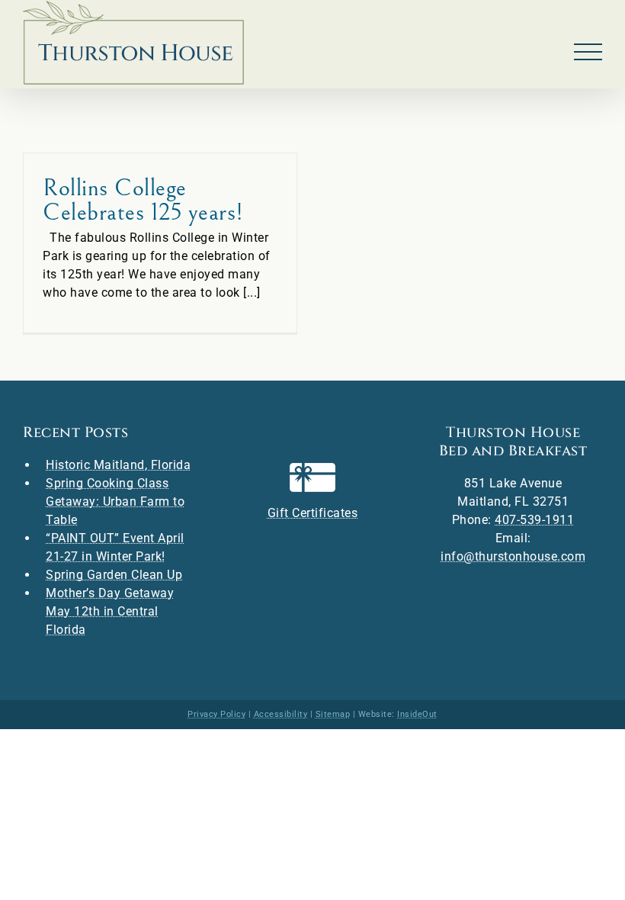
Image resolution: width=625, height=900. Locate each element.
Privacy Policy (216, 714)
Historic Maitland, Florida (118, 465)
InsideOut (417, 714)
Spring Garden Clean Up (114, 574)
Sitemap (333, 714)
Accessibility (281, 714)
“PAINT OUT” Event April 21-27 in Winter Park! (115, 547)
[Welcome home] (133, 43)
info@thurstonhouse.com (513, 556)
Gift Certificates (313, 513)
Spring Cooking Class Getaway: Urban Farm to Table (115, 501)
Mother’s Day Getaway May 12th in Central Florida (110, 611)
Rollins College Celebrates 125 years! (143, 200)
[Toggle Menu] (588, 52)
